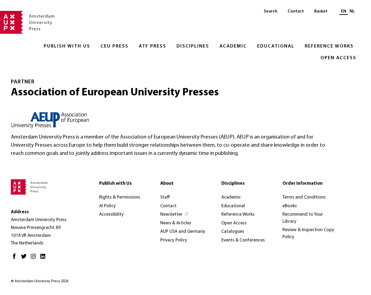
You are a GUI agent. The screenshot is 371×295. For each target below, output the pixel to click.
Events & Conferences (243, 240)
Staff (165, 197)
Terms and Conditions (304, 197)
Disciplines (193, 46)
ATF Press (152, 46)
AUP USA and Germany (182, 231)
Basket (321, 11)
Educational (275, 46)
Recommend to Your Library (302, 218)
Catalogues (232, 231)
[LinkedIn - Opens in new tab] (44, 258)
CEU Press (114, 46)
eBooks (289, 206)
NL (352, 11)
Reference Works (329, 46)
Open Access (338, 58)
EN (343, 11)
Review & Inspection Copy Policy (308, 233)
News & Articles (175, 223)
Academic (233, 46)
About (167, 183)
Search (270, 11)
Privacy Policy (173, 240)
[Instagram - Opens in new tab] (34, 258)
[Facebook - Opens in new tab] (15, 258)
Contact (296, 11)
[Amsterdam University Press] (27, 22)
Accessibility (111, 214)
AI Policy (107, 206)
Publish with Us (67, 46)
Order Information (302, 183)
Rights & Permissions (119, 197)
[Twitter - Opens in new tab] (25, 258)
